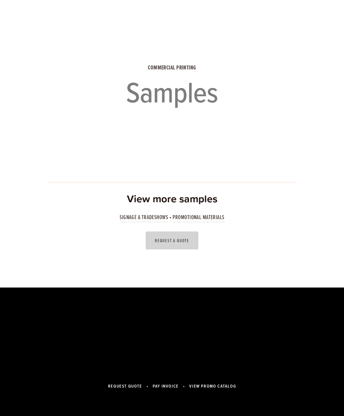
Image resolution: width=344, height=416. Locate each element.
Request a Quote (172, 240)
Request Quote (125, 386)
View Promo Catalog (273, 20)
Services (74, 20)
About (53, 20)
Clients (119, 20)
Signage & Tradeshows (144, 217)
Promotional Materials (198, 217)
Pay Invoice (166, 386)
